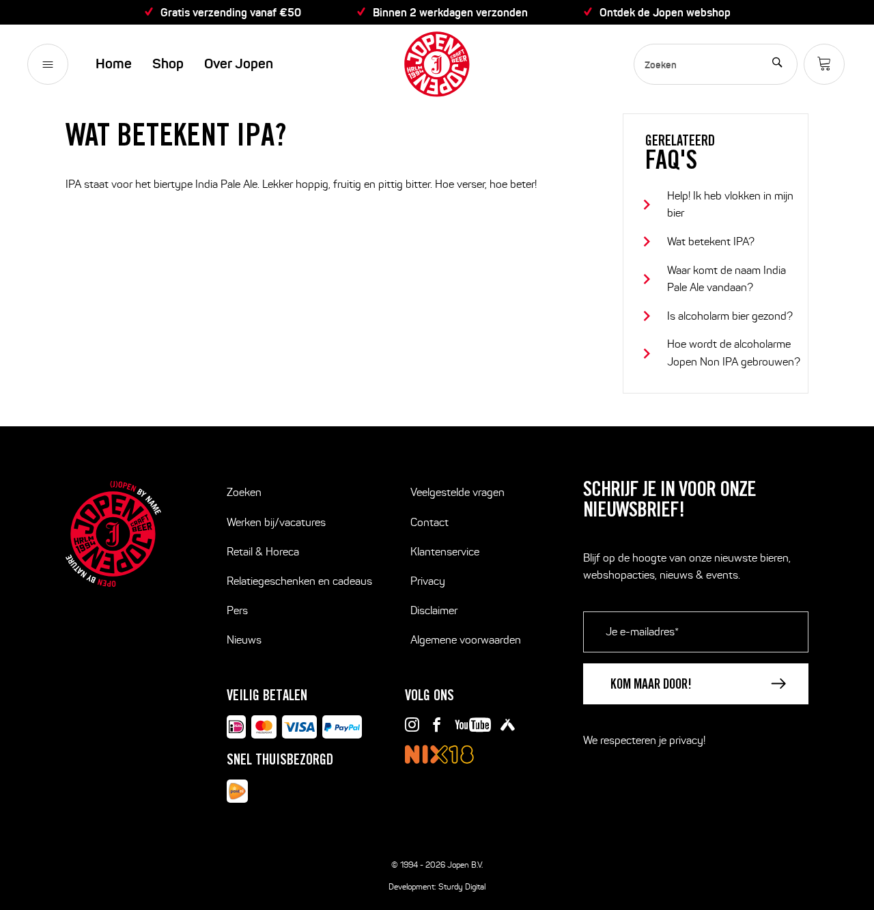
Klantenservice (444, 551)
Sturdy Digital (461, 886)
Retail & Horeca (263, 551)
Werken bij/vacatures (276, 522)
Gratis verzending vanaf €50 (230, 12)
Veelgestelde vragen (457, 492)
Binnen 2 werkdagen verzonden (450, 12)
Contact (429, 522)
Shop (168, 63)
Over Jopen (238, 63)
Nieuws (244, 639)
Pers (237, 610)
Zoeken (244, 492)
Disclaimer (433, 610)
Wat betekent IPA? (711, 241)
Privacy (427, 581)
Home (114, 63)
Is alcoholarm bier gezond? (730, 315)
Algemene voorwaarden (465, 639)
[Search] (777, 64)
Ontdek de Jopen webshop (665, 12)
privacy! (687, 740)
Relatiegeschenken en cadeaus (299, 581)
